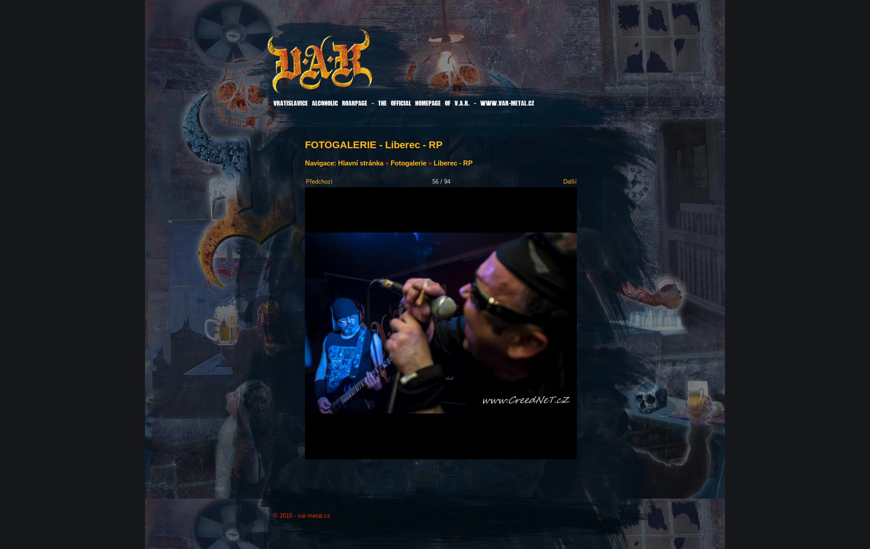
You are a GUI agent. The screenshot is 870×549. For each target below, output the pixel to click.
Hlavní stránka (360, 163)
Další (570, 181)
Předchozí (319, 181)
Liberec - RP (453, 163)
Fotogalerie (408, 163)
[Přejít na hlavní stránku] (343, 67)
